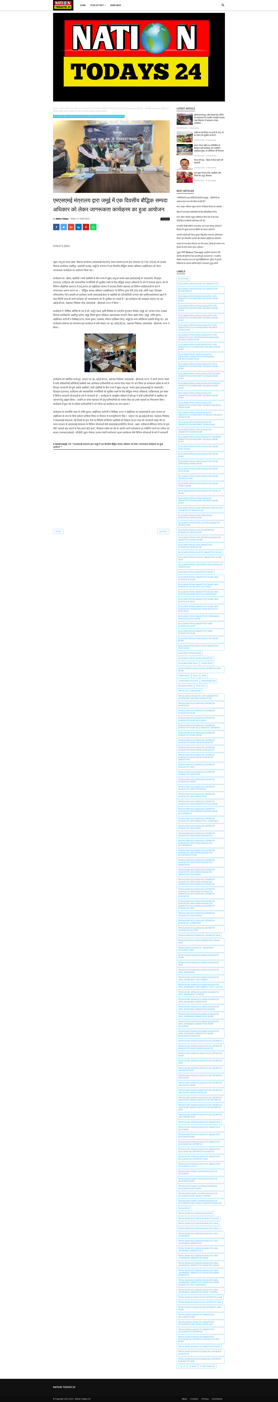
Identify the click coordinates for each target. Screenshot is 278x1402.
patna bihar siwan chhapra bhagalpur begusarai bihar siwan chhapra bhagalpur (200, 1202)
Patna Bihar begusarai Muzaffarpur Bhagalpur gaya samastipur (196, 795)
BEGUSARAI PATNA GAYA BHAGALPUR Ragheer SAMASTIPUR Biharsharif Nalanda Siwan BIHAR (199, 385)
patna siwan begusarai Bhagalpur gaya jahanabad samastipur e (198, 1249)
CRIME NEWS (184, 676)
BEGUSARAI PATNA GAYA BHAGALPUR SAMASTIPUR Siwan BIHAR (195, 431)
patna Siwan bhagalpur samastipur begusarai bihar (196, 1316)
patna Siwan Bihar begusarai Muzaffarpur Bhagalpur (199, 1352)
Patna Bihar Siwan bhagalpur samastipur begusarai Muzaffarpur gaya (199, 1157)
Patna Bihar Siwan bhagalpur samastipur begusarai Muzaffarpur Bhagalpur (199, 1150)
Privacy (205, 1399)
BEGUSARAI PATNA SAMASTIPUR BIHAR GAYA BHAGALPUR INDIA (198, 600)
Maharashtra (208, 681)
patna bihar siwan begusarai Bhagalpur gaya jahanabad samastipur (198, 1000)
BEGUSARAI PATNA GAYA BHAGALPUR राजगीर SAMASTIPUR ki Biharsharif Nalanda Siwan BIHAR (199, 346)
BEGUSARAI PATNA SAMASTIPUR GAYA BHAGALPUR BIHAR (195, 625)
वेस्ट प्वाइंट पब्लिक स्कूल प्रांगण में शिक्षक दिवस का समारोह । (200, 206)
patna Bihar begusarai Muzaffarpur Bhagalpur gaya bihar (196, 773)
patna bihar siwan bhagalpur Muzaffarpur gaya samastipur (200, 1116)
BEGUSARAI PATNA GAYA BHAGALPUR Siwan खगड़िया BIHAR (198, 447)
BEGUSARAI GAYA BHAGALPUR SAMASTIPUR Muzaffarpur (198, 290)
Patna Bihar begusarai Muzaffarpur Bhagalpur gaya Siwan (196, 827)
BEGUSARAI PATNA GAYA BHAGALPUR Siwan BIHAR (198, 455)
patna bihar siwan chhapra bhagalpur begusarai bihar (197, 1180)
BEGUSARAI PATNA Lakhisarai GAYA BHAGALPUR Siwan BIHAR (200, 566)
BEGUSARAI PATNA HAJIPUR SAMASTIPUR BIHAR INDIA (200, 558)
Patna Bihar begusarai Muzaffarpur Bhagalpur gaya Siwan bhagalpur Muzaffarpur (196, 843)
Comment (165, 219)
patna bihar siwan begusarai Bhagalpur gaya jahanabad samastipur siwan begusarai (198, 1023)
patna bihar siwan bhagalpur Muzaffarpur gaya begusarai (200, 1069)
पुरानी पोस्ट (163, 531)
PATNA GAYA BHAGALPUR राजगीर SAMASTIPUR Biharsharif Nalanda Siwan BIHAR (198, 697)
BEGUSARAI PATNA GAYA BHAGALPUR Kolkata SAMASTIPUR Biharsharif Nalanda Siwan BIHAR (199, 376)
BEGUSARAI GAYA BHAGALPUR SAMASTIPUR (198, 284)
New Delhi (201, 686)
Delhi (195, 676)
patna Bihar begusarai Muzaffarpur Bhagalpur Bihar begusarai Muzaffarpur (199, 726)
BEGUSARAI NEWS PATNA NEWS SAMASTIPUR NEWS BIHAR (198, 647)
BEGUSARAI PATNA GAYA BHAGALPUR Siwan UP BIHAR (199, 492)
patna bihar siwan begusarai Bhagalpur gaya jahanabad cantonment (198, 978)
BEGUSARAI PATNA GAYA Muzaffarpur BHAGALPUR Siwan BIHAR (196, 531)
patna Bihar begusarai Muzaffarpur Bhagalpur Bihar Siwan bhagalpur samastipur (196, 757)
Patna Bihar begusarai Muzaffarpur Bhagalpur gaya (196, 766)
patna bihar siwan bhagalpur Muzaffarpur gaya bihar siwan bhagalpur (200, 1091)
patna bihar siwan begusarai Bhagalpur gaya (198, 964)
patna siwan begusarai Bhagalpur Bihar (198, 1218)
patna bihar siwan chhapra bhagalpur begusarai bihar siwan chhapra (197, 1194)
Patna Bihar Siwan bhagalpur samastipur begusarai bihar (199, 1135)
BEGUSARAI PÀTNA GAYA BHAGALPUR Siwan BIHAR (198, 639)
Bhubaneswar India (188, 663)
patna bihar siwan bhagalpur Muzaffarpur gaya (200, 1062)
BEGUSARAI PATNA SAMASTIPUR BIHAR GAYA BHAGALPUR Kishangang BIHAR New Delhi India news (198, 608)
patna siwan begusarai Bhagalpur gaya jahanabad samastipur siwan (198, 1257)
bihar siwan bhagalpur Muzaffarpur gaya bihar (199, 669)
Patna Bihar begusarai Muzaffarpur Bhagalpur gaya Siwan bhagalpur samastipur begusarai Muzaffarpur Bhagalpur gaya (196, 904)
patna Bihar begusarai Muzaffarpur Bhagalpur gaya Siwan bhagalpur (196, 834)
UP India (192, 1366)
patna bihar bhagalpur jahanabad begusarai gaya (195, 949)
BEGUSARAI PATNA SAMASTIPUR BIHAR (195, 572)
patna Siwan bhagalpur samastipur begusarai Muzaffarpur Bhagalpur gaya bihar (198, 1339)
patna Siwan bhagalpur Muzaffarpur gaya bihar (199, 1308)
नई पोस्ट (58, 531)
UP (184, 1366)
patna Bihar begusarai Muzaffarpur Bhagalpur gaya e (196, 780)
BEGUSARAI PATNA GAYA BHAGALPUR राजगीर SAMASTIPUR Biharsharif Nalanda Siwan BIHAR (89, 116)
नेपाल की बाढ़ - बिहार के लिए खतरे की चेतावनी (208, 161)
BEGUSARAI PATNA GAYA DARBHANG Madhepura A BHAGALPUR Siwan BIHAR (200, 509)
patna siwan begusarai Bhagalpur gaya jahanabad (198, 1235)
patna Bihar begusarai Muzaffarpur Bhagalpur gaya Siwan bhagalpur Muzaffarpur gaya (196, 852)
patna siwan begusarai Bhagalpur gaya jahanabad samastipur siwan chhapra (198, 1291)
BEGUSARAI (183, 279)
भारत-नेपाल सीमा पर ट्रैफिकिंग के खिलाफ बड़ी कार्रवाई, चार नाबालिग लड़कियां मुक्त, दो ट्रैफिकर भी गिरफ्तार (209, 148)
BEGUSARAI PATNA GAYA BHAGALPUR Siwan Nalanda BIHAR (198, 477)
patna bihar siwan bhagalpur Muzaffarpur (200, 1041)
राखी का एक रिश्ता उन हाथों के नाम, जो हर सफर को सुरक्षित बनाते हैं (209, 133)
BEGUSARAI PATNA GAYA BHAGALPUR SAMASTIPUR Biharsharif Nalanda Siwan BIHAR (198, 395)
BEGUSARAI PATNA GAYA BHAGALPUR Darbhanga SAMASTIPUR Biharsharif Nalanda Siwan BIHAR (196, 356)
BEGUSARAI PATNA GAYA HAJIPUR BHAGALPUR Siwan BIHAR (199, 524)
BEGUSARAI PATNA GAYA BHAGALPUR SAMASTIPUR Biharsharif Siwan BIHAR (196, 423)
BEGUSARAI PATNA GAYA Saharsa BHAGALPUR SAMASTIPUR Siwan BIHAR (199, 538)
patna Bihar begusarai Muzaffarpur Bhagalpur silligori (196, 929)
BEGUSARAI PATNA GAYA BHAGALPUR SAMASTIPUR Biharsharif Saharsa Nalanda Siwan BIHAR (199, 405)
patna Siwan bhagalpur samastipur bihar (199, 1346)
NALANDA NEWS (185, 686)
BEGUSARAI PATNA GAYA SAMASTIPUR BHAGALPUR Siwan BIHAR (195, 546)
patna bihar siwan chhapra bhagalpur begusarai (197, 1172)
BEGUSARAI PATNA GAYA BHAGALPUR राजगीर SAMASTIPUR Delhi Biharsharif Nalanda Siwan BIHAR (197, 327)
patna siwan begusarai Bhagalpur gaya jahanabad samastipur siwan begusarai (198, 1264)
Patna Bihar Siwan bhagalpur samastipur (199, 1122)
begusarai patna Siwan (189, 653)
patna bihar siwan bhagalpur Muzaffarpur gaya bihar (200, 1076)
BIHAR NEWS (207, 663)
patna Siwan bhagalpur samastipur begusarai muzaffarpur (196, 1330)
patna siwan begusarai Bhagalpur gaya (198, 1223)
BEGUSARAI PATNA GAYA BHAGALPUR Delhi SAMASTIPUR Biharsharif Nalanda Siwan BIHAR (198, 366)
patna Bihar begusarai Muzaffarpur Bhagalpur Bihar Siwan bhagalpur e (196, 748)
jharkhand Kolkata (188, 681)
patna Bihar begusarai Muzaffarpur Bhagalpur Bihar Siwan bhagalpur (196, 741)
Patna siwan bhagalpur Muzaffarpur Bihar (200, 1297)
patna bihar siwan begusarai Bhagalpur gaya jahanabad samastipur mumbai (198, 1008)
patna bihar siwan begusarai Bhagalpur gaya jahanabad (198, 971)
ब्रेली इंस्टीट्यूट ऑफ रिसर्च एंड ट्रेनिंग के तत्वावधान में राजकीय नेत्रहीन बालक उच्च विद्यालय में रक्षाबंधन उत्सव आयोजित (209, 119)
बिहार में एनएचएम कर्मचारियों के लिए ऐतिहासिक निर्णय (197, 212)
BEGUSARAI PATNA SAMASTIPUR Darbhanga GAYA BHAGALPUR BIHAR (198, 617)
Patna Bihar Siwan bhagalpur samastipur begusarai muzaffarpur (199, 1143)
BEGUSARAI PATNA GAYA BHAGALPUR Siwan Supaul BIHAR (198, 484)
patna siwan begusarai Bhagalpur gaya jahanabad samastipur (198, 1242)
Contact (194, 1399)
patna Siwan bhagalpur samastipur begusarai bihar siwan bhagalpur (196, 1323)
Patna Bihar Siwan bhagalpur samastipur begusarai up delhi (199, 1165)
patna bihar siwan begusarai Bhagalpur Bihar (198, 956)
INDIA (204, 676)
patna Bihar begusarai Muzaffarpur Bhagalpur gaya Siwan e (196, 914)
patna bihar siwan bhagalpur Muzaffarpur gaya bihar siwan (200, 1084)
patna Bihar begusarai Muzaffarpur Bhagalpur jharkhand (196, 921)
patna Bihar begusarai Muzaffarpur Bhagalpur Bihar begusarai (196, 719)
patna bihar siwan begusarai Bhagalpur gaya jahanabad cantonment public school (200, 986)
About (184, 1399)
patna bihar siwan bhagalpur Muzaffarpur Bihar (200, 1054)
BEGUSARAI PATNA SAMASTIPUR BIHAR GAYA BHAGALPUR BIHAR (198, 578)
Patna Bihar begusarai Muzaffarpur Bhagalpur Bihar (196, 712)
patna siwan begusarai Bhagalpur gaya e (199, 1228)
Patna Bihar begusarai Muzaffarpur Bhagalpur (196, 704)
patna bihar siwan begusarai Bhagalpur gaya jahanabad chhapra (198, 993)
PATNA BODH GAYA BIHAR (189, 691)
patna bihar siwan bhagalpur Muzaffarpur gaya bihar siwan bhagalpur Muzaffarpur (200, 1099)
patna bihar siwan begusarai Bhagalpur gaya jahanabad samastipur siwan (198, 1015)
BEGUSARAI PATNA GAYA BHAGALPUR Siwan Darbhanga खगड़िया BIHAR (198, 462)
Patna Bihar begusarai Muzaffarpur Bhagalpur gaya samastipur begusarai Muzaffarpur (198, 811)
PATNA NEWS (184, 1208)
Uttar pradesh (207, 1366)
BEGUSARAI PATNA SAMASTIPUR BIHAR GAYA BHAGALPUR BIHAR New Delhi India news (198, 593)
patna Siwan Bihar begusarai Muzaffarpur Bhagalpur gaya (199, 1360)
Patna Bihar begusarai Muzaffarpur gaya (199, 935)
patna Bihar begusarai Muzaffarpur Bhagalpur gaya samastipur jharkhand (198, 819)
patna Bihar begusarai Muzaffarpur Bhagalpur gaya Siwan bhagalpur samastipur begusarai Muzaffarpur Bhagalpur (196, 892)
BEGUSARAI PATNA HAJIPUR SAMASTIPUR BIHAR (200, 552)
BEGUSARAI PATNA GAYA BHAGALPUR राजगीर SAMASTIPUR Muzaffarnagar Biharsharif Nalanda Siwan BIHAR (198, 337)
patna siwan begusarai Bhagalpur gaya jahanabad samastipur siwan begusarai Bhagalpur (198, 1272)
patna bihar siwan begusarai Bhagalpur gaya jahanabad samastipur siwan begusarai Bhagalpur (198, 1033)
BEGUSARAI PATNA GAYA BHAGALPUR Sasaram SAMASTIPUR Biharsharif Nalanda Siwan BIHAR (199, 439)
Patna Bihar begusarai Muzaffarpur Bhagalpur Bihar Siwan (196, 734)
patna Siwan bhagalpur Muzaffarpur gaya (199, 1302)
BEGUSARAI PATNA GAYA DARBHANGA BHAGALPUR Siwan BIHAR (195, 516)
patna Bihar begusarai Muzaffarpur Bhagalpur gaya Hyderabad (196, 788)
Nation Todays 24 (82, 1399)
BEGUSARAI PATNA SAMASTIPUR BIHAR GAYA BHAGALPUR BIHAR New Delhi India (198, 585)
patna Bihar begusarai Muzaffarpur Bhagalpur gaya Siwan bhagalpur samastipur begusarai (196, 872)
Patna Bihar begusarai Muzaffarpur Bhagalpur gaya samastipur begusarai (198, 802)
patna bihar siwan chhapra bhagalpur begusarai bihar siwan (197, 1187)
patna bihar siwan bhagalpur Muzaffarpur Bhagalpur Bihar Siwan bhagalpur (200, 1047)
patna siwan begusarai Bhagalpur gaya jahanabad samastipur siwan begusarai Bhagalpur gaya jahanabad (198, 1282)
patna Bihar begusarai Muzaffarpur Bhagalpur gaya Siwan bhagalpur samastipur (196, 862)
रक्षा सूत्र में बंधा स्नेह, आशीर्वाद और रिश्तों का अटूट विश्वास (207, 174)
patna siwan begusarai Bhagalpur (195, 1213)
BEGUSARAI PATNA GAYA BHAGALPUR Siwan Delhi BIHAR (198, 470)
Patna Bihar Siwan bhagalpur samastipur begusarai (199, 1128)
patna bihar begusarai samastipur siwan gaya (199, 941)
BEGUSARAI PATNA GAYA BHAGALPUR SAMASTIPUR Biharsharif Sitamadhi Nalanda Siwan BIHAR (200, 414)
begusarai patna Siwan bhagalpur (195, 658)
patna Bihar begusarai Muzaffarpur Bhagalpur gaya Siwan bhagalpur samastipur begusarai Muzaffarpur (196, 881)
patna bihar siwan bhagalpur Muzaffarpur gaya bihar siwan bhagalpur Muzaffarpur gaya (200, 1107)
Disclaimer (217, 1399)
